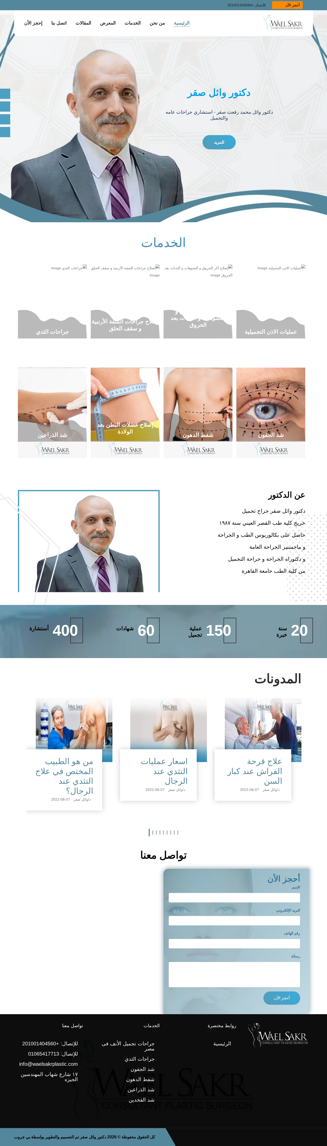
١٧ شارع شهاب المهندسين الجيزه (49, 1077)
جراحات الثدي (140, 1058)
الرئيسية (182, 23)
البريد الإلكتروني (288, 910)
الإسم (296, 887)
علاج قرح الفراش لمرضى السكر (255, 771)
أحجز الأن (292, 5)
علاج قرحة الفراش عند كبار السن (160, 771)
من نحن (157, 23)
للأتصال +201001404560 (246, 5)
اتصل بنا (59, 23)
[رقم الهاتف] (5, 94)
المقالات (83, 23)
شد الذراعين (141, 1089)
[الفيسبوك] (5, 119)
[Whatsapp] (5, 106)
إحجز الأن (33, 23)
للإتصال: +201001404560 (50, 1043)
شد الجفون (143, 1069)
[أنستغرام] (5, 132)
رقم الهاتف (292, 933)
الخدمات (133, 23)
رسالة (295, 956)
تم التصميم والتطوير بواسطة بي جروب (46, 1137)
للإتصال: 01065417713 (53, 1053)
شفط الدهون (140, 1079)
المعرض (108, 23)
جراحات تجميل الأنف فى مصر (128, 1046)
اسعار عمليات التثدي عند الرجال (69, 771)
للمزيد (219, 141)
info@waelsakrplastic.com (48, 1064)
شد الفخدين (142, 1099)
